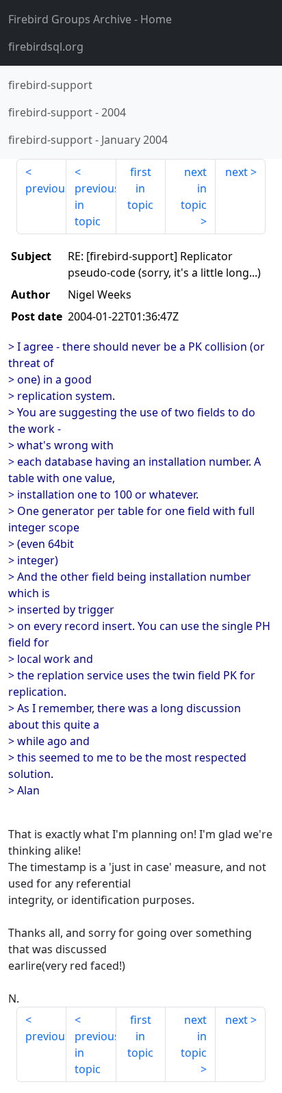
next (236, 171)
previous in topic (95, 205)
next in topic (194, 188)
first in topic (140, 188)
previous (45, 188)
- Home (90, 19)
